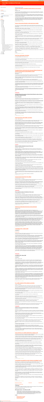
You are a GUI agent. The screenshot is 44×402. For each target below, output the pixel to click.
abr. (2, 26)
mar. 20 (3, 33)
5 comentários (22, 53)
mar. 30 (3, 28)
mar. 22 (3, 32)
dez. (2, 21)
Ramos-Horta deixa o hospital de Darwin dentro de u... (7, 44)
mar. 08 (3, 40)
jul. (2, 24)
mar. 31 (3, 27)
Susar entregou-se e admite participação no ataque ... (7, 49)
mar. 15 (3, 36)
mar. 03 (3, 43)
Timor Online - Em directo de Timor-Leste (11, 3)
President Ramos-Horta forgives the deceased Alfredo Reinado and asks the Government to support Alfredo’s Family (28, 71)
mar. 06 (3, 41)
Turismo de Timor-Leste (20, 398)
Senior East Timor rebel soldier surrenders (23, 117)
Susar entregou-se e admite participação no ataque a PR (26, 332)
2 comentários (22, 204)
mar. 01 (3, 51)
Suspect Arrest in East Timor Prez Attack (23, 176)
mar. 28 (3, 29)
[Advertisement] (4, 68)
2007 (2, 53)
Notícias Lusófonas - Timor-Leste (21, 396)
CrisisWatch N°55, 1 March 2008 (21, 228)
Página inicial (30, 382)
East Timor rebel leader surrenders (22, 55)
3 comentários (22, 358)
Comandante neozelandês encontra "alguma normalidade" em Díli (28, 360)
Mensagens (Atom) (20, 384)
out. (2, 22)
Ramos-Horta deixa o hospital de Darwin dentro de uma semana (28, 8)
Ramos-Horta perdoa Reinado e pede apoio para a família (26, 23)
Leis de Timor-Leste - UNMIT (20, 397)
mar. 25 (3, 30)
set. (2, 23)
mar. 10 (3, 39)
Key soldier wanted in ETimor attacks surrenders (25, 283)
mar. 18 (3, 34)
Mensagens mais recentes (18, 382)
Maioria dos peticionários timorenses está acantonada (26, 206)
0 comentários (22, 226)
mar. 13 (3, 37)
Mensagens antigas (41, 382)
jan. (2, 52)
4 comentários (22, 330)
